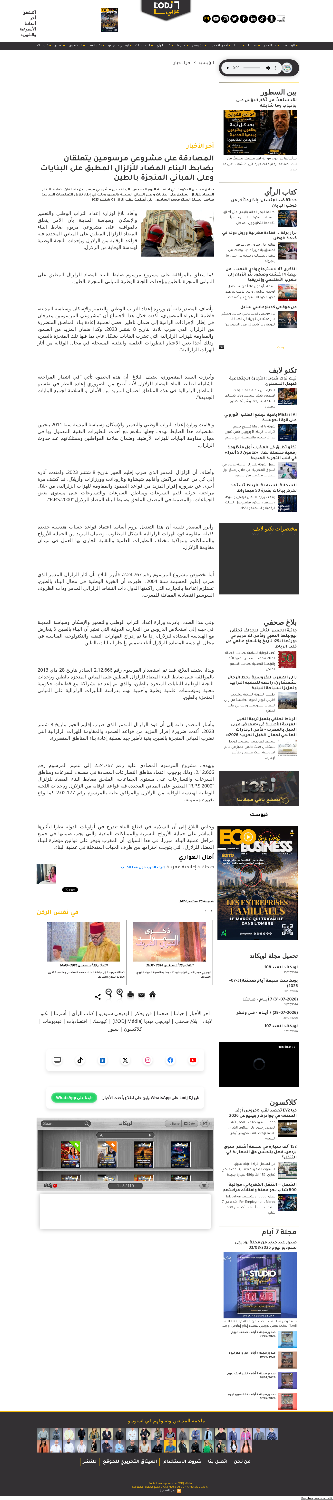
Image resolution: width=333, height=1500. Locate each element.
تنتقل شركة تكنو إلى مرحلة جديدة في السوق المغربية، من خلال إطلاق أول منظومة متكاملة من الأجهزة (248, 470)
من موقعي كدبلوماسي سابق (268, 307)
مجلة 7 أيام (279, 1233)
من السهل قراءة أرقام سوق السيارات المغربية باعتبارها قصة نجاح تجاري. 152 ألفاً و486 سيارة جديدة (248, 1169)
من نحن (242, 1462)
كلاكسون (76, 45)
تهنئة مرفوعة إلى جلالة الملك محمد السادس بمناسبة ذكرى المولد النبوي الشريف (86, 975)
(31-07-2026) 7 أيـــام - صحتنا (270, 1000)
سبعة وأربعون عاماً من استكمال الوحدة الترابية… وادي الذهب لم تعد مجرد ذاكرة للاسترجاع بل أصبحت (250, 292)
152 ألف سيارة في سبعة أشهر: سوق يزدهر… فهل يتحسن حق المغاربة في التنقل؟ (260, 1152)
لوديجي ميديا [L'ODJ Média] (141, 1021)
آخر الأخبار (270, 45)
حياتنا (238, 45)
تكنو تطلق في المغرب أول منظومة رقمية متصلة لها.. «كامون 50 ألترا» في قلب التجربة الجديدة (261, 453)
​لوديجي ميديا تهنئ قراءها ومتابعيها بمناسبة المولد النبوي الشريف (173, 975)
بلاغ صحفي (186, 1021)
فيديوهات (52, 1021)
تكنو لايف (95, 45)
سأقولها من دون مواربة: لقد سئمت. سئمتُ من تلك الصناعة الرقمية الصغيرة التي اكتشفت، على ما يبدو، (260, 164)
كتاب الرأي (164, 45)
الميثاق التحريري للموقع (129, 1462)
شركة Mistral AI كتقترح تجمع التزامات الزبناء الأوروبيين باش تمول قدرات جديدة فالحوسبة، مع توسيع (250, 432)
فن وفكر (198, 45)
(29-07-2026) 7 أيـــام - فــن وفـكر (267, 1013)
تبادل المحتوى (167, 1490)
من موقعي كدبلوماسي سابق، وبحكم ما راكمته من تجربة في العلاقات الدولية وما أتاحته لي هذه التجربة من (248, 319)
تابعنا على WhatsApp (74, 1097)
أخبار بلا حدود (219, 45)
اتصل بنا (217, 1462)
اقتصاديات (143, 45)
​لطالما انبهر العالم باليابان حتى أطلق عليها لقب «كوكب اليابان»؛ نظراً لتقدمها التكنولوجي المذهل (249, 218)
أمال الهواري (196, 858)
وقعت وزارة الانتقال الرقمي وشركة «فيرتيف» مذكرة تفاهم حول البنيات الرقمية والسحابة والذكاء (250, 503)
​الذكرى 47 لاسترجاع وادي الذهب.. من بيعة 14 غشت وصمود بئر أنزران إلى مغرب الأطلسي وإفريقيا (261, 274)
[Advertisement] (125, 100)
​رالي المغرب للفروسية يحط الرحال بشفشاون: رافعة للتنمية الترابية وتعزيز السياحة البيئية (262, 683)
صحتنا (253, 45)
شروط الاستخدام (182, 1462)
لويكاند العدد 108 (281, 967)
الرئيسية (289, 45)
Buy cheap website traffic (317, 1498)
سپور (59, 45)
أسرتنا (181, 45)
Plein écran (285, 1046)
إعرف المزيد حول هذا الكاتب (143, 868)
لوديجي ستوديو (118, 45)
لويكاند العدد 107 (281, 1026)
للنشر (90, 1462)
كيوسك (43, 45)
